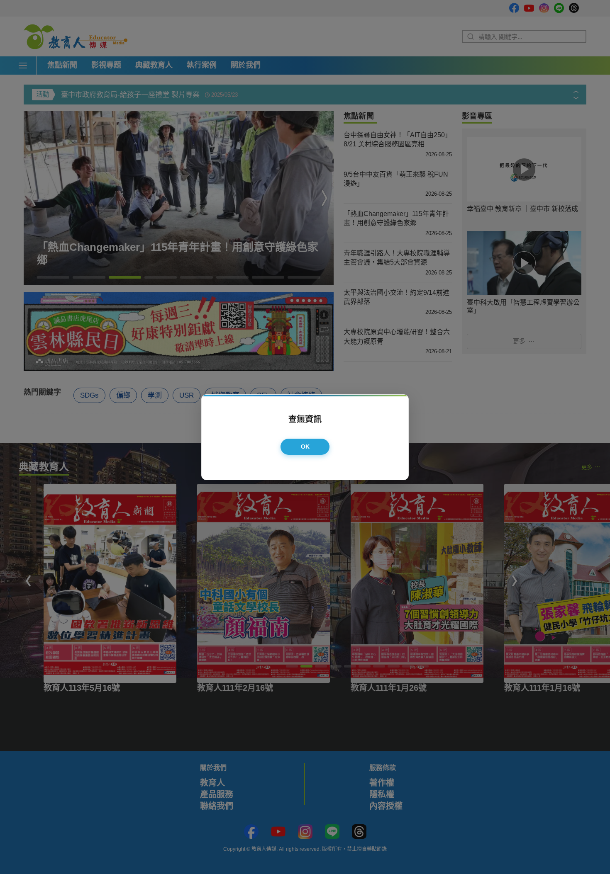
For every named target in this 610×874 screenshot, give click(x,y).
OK (305, 446)
